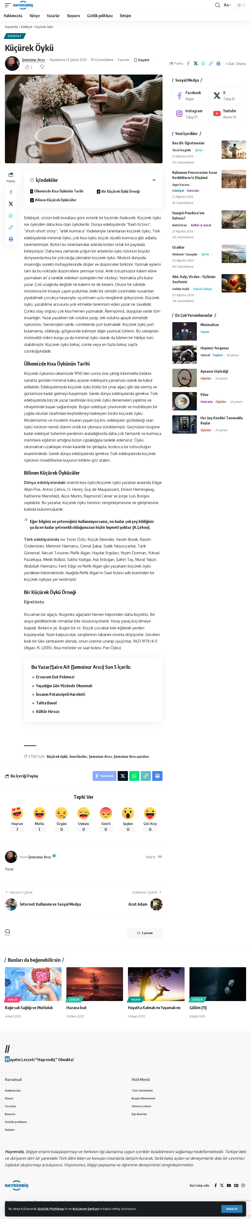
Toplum (217, 355)
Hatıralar (193, 190)
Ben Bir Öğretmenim (188, 143)
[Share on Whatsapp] (203, 63)
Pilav (204, 395)
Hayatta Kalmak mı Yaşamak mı (154, 1007)
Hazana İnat (76, 1007)
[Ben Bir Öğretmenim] (234, 149)
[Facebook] (190, 95)
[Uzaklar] (234, 254)
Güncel (205, 355)
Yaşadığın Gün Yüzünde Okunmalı (64, 685)
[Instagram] (190, 113)
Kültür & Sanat (201, 225)
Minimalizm (210, 325)
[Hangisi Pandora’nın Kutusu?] (234, 219)
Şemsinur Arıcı (33, 59)
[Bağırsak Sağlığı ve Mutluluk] (33, 984)
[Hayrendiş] (23, 5)
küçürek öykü (57, 756)
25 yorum (221, 430)
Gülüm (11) (198, 1007)
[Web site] (160, 857)
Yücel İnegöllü (181, 150)
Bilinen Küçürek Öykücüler (55, 200)
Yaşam (205, 332)
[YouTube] (229, 1185)
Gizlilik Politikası (51, 1209)
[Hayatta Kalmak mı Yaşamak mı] (156, 984)
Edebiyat (15, 36)
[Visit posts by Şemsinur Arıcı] (12, 63)
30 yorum (233, 355)
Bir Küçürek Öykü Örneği (120, 191)
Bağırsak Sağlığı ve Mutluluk (29, 1007)
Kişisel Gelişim (202, 289)
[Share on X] (195, 63)
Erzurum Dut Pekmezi (55, 676)
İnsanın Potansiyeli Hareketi (60, 694)
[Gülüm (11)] (217, 984)
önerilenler (78, 756)
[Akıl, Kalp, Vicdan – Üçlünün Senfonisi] (234, 283)
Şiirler (199, 150)
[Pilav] (184, 401)
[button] (231, 1209)
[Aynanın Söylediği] (184, 378)
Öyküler (206, 378)
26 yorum (221, 378)
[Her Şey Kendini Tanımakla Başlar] (184, 424)
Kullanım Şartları (86, 1209)
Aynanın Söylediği (214, 371)
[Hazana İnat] (94, 984)
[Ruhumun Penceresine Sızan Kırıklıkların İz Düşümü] (234, 179)
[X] (228, 95)
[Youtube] (228, 113)
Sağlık (13, 999)
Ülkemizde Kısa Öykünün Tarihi (58, 191)
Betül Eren (179, 225)
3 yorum (123, 59)
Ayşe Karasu (180, 185)
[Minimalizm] (184, 331)
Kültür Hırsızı (47, 711)
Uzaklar (178, 247)
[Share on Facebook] (188, 63)
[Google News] (236, 1185)
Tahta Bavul (46, 702)
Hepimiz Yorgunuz (215, 348)
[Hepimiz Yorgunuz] (184, 354)
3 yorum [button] (147, 933)
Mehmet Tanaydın (184, 254)
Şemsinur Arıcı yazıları (131, 756)
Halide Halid (180, 289)
